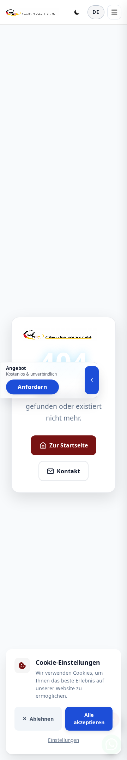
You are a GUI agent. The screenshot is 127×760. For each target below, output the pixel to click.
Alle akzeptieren (89, 718)
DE (95, 11)
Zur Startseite (68, 445)
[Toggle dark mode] (77, 12)
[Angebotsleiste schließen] (92, 380)
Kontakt (68, 471)
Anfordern (32, 387)
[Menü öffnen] (114, 12)
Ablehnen (42, 718)
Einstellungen (63, 740)
